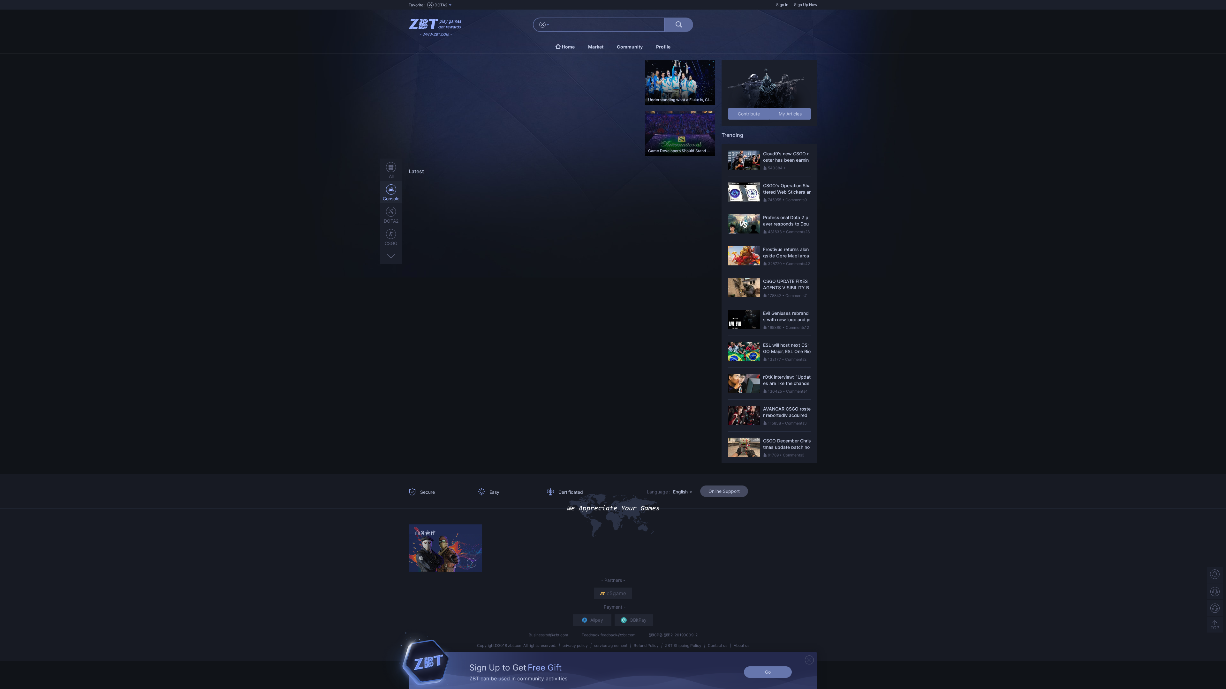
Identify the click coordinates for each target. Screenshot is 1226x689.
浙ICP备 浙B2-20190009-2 (673, 635)
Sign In (782, 4)
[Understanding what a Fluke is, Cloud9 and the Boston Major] (680, 82)
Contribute (749, 113)
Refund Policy (646, 645)
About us (741, 645)
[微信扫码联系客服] (1215, 608)
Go (768, 672)
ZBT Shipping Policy (683, 645)
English (681, 491)
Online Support (724, 491)
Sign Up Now (805, 4)
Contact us (717, 645)
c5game (616, 593)
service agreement (610, 645)
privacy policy (575, 645)
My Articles (790, 113)
